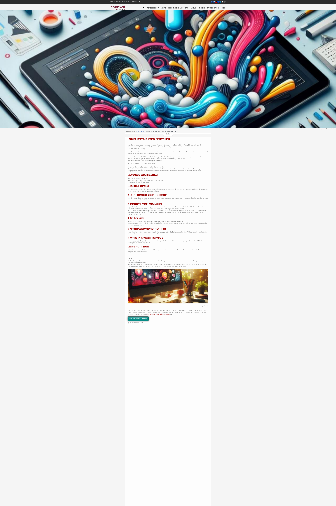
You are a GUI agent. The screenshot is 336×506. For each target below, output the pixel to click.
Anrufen (225, 2)
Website (163, 8)
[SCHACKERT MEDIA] (125, 7)
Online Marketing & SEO (175, 8)
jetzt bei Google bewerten (222, 2)
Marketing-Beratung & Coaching (209, 8)
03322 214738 (136, 2)
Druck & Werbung (191, 8)
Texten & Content (153, 8)
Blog (223, 8)
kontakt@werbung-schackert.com (158, 314)
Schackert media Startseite (143, 8)
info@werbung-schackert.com (120, 2)
